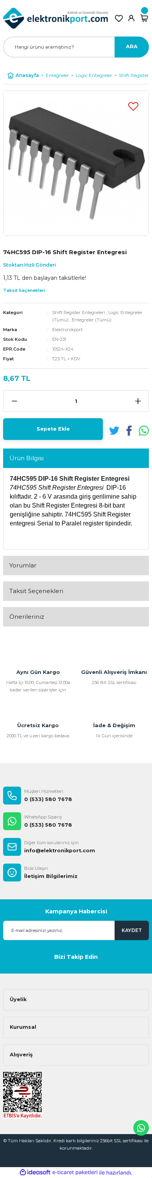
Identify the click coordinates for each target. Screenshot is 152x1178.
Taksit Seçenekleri (36, 591)
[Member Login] (131, 18)
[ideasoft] (35, 1172)
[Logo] (55, 18)
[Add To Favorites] (133, 106)
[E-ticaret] (75, 1172)
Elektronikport (67, 329)
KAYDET (132, 930)
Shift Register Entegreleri (78, 312)
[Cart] (144, 18)
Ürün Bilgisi (26, 458)
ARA (132, 46)
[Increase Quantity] (137, 401)
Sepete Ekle (53, 429)
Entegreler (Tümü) (91, 320)
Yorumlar (22, 565)
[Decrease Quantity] (14, 401)
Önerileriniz (26, 616)
